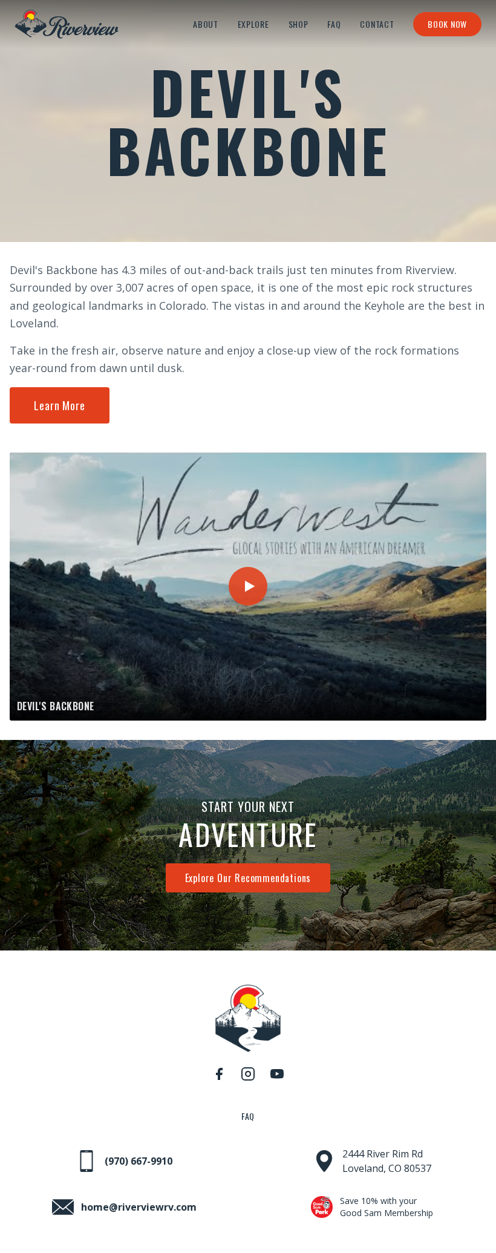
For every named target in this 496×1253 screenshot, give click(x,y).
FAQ (334, 24)
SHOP (298, 24)
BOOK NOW (447, 24)
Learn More (59, 405)
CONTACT (377, 24)
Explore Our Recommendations (248, 878)
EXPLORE (253, 24)
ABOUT (205, 24)
